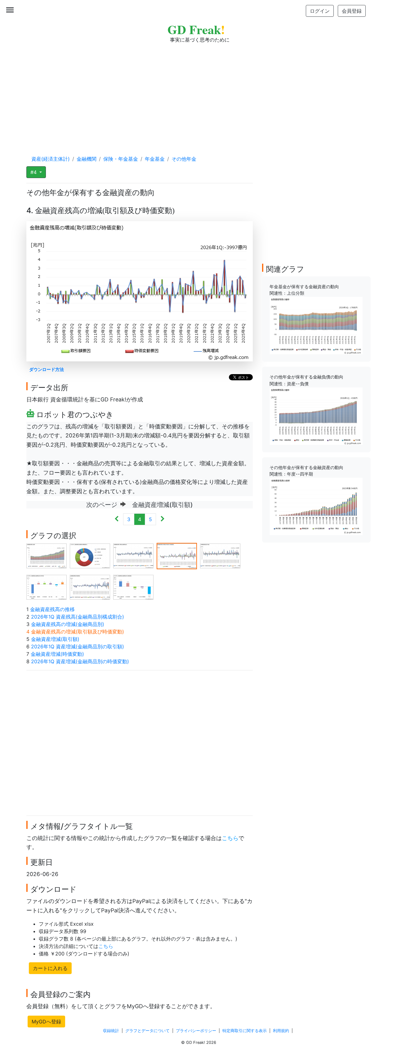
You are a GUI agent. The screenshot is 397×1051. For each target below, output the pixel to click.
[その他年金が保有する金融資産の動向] (316, 506)
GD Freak (196, 29)
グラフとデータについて (147, 1030)
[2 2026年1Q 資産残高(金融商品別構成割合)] (90, 555)
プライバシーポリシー (196, 1030)
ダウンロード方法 (46, 369)
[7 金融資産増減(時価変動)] (90, 587)
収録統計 (111, 1030)
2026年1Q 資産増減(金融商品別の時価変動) (80, 661)
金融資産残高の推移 (52, 609)
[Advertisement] (198, 93)
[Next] (162, 519)
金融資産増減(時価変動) (57, 654)
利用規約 (281, 1030)
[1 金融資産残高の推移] (46, 555)
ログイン (320, 11)
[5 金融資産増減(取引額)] (220, 555)
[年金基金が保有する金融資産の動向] (316, 325)
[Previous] (116, 519)
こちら (230, 838)
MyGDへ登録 (46, 1021)
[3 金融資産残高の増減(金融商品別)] (133, 555)
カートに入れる (50, 968)
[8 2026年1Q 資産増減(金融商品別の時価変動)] (133, 587)
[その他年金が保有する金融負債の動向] (316, 416)
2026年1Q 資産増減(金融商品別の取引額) (77, 646)
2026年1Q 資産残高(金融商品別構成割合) (77, 617)
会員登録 (352, 11)
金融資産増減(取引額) (55, 639)
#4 (34, 172)
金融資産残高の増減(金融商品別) (67, 624)
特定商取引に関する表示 (244, 1030)
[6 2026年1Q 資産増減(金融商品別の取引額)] (46, 587)
